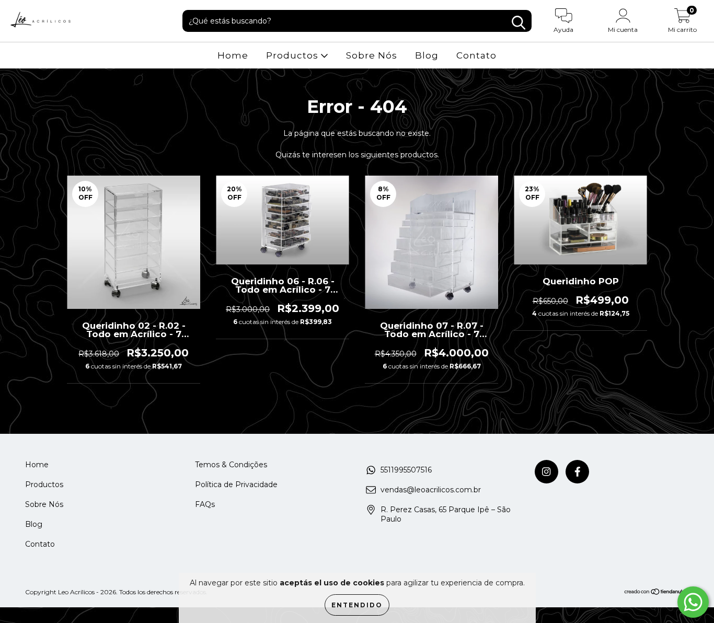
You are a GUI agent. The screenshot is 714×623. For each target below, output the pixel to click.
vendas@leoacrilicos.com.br (431, 489)
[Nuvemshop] (656, 593)
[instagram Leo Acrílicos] (546, 471)
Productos (293, 55)
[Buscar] (518, 22)
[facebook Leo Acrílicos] (577, 471)
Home (232, 55)
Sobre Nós (371, 55)
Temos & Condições (231, 464)
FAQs (205, 504)
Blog (427, 55)
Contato (476, 55)
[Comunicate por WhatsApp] (693, 602)
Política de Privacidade (236, 484)
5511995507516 (406, 470)
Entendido (357, 605)
